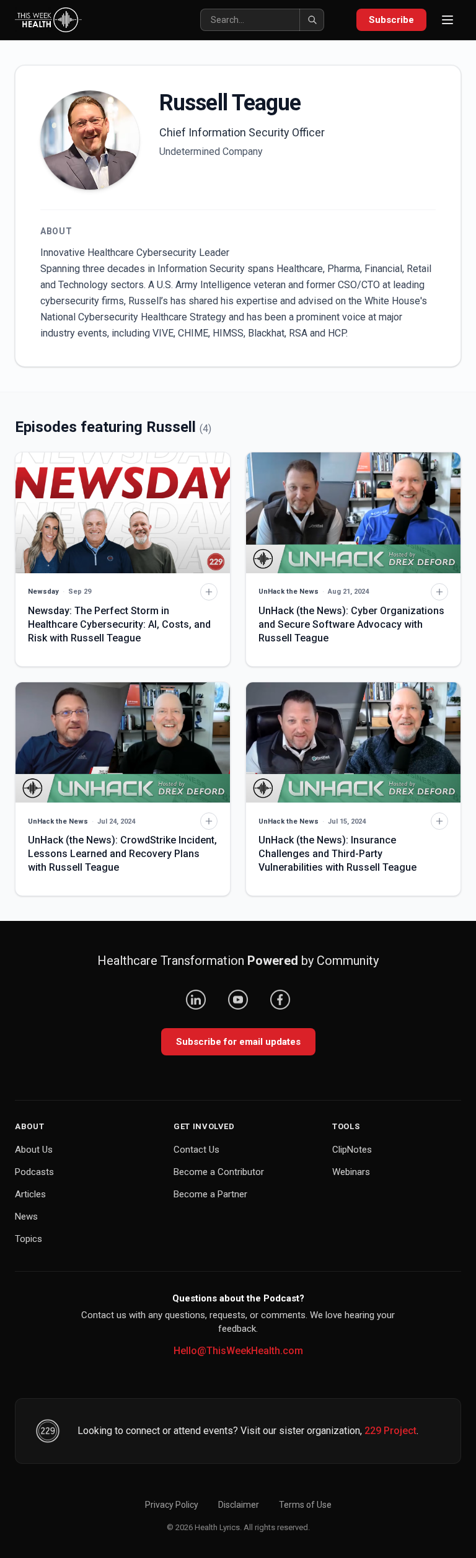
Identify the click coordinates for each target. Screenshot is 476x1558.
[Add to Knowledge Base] (209, 592)
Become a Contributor (219, 1171)
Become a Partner (210, 1194)
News (26, 1216)
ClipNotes (352, 1149)
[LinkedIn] (195, 999)
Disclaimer (238, 1505)
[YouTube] (238, 999)
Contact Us (196, 1149)
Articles (30, 1194)
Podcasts (34, 1171)
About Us (34, 1149)
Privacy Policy (171, 1505)
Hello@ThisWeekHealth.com (238, 1351)
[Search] (311, 20)
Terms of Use (305, 1505)
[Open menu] (447, 19)
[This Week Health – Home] (48, 19)
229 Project (390, 1431)
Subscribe (391, 19)
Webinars (351, 1171)
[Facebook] (280, 999)
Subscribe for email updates (238, 1041)
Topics (28, 1238)
